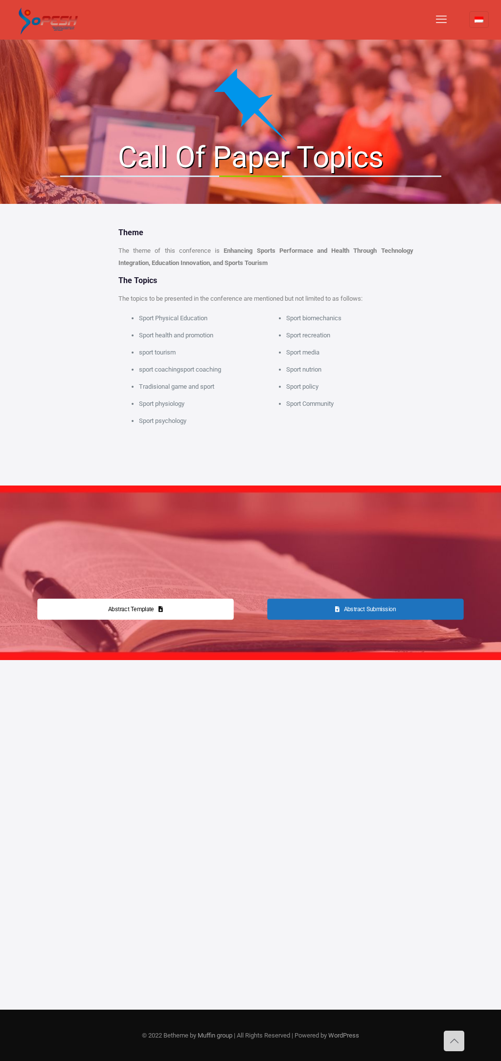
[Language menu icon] (479, 19)
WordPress (343, 1035)
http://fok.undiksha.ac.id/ (87, 917)
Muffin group (215, 1035)
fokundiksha (114, 942)
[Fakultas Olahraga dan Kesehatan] (49, 19)
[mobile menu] (441, 19)
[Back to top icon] (454, 1041)
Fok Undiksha (62, 942)
